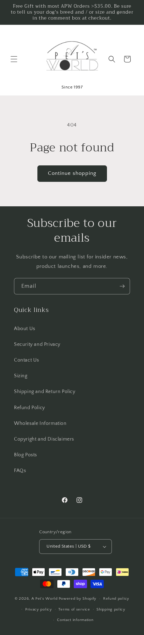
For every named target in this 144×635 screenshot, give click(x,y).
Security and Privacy (37, 344)
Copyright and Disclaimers (44, 439)
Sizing (21, 376)
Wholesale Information (40, 423)
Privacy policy (38, 609)
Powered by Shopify (78, 599)
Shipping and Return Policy (44, 391)
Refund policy (116, 599)
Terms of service (74, 609)
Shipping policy (110, 609)
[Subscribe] (122, 286)
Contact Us (26, 360)
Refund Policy (29, 408)
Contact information (75, 620)
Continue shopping (72, 173)
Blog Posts (25, 455)
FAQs (20, 470)
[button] (14, 59)
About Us (24, 328)
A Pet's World (44, 599)
